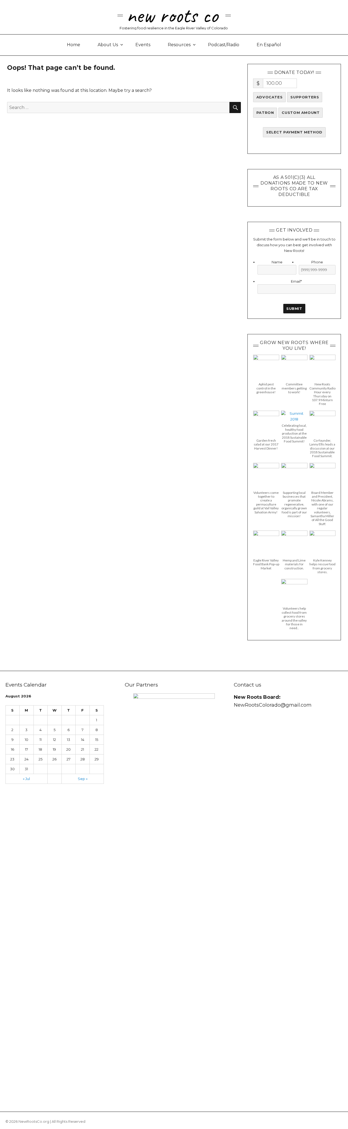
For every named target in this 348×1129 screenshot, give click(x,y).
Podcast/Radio (223, 44)
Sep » (83, 778)
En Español (269, 44)
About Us (108, 44)
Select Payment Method (294, 132)
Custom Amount (300, 112)
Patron (265, 112)
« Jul (26, 778)
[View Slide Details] (174, 897)
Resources (179, 44)
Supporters (304, 97)
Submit (294, 308)
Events (142, 44)
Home (73, 44)
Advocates (269, 97)
